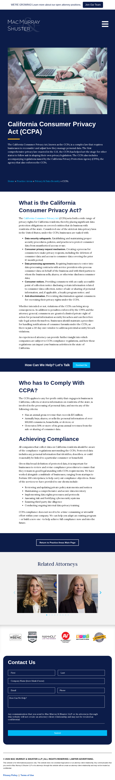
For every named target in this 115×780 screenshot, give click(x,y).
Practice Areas (24, 181)
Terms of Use (27, 775)
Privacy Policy (10, 775)
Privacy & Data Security (47, 181)
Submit (57, 733)
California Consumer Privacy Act (41, 218)
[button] (14, 593)
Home (11, 181)
